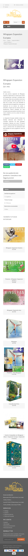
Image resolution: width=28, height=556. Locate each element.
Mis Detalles (6, 524)
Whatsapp (6, 166)
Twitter (12, 164)
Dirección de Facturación (9, 525)
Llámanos (7, 4)
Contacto (6, 181)
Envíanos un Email (19, 4)
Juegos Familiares (7, 42)
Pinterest (18, 164)
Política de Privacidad (9, 516)
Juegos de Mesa (15, 40)
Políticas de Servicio (8, 514)
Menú (8, 26)
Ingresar (6, 6)
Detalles (7, 189)
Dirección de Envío (8, 527)
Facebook (6, 164)
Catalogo (6, 510)
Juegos (8, 40)
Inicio (4, 40)
